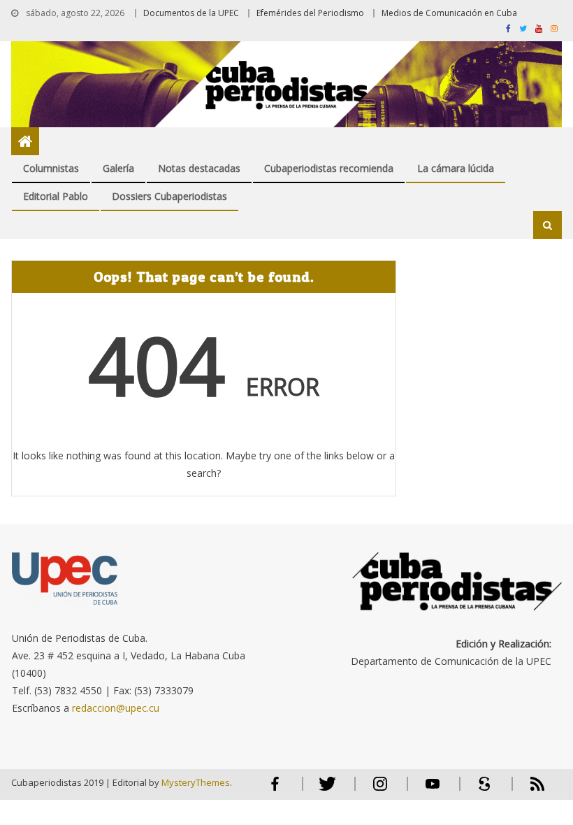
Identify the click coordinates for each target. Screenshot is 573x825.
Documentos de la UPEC (191, 13)
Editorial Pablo (55, 196)
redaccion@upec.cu (115, 708)
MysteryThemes (195, 782)
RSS (528, 790)
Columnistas (51, 168)
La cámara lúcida (455, 168)
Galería (118, 168)
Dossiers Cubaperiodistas (169, 196)
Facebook (275, 790)
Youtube (432, 790)
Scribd (480, 790)
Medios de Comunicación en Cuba (449, 13)
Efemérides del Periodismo (310, 13)
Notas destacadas (199, 168)
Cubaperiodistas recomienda (328, 168)
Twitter (324, 790)
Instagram (380, 790)
